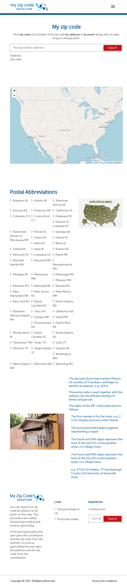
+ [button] (14, 91)
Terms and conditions (104, 581)
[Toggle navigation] (113, 6)
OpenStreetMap (107, 162)
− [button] (14, 95)
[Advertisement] (66, 73)
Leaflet (95, 162)
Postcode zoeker (68, 519)
